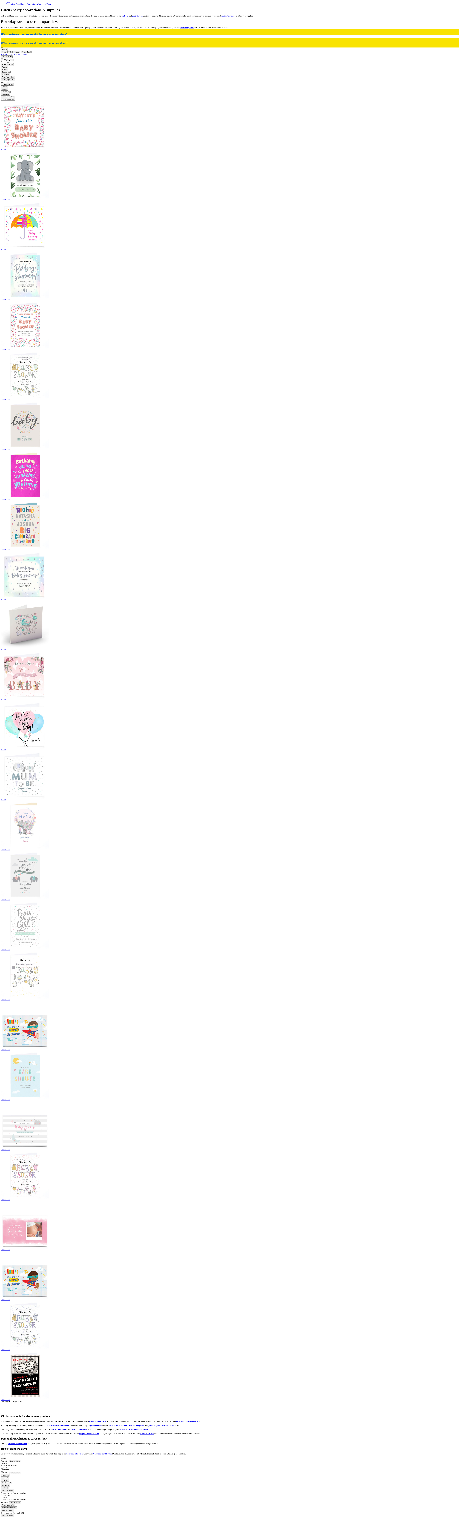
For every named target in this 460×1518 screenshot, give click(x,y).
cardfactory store (228, 16)
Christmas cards (147, 1434)
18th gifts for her (7, 54)
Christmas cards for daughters (131, 1425)
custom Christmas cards (17, 1444)
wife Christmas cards (97, 1421)
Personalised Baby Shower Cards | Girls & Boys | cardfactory (29, 4)
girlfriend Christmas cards (187, 1421)
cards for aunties (60, 1430)
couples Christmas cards (89, 1434)
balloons (125, 16)
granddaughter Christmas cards (161, 1425)
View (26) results (7, 1491)
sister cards (113, 1425)
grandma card (96, 1425)
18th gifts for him (20, 54)
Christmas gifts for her (75, 1454)
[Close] (2, 1459)
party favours (137, 16)
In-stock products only (14, 1513)
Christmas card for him (102, 1454)
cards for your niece (79, 1430)
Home (8, 2)
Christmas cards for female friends (134, 1430)
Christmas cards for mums (58, 1425)
